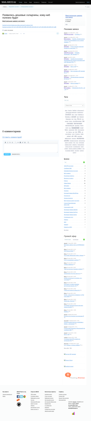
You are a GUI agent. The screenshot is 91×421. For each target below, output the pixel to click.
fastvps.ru (81, 114)
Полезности (67, 195)
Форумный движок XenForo (71, 212)
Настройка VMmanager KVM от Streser (73, 255)
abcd (66, 110)
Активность (36, 2)
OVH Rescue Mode (68, 251)
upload (69, 136)
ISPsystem (66, 46)
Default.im (47, 407)
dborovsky (66, 343)
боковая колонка (74, 140)
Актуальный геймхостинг (50, 401)
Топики (20, 2)
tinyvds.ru (77, 134)
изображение (20, 142)
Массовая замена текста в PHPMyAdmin (74, 244)
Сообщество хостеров (50, 409)
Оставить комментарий (12, 137)
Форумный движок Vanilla (70, 214)
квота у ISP (73, 66)
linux (70, 128)
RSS (66, 24)
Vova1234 (66, 320)
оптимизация (76, 146)
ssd (73, 132)
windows (74, 138)
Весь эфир (66, 348)
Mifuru (65, 249)
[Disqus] (30, 61)
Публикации (75, 239)
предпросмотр (16, 154)
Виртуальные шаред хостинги (73, 16)
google (73, 116)
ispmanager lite (69, 125)
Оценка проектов (68, 198)
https (75, 119)
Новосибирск (80, 144)
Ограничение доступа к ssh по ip (72, 273)
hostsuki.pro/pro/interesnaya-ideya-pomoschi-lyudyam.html (17, 25)
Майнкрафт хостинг (35, 398)
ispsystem (77, 125)
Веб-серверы (67, 39)
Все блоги (66, 230)
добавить (7, 154)
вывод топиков (68, 142)
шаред (74, 152)
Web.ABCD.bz (9, 2)
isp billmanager (77, 121)
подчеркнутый (12, 142)
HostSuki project (48, 394)
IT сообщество (48, 405)
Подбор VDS (61, 396)
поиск (82, 146)
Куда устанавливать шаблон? (71, 260)
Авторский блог (62, 400)
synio (73, 134)
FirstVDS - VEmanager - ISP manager (72, 53)
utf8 (72, 136)
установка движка (69, 150)
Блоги (25, 2)
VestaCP (66, 224)
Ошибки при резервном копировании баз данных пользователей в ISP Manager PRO (74, 60)
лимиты (74, 144)
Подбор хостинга (62, 394)
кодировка (81, 142)
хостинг (77, 150)
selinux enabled (74, 83)
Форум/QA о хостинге (14, 6)
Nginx (66, 130)
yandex (66, 140)
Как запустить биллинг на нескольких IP (74, 316)
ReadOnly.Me (48, 403)
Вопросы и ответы (68, 178)
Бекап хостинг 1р (34, 409)
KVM (67, 128)
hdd (78, 117)
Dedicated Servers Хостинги (71, 171)
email (76, 114)
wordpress (80, 138)
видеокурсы (82, 140)
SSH (76, 132)
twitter (82, 134)
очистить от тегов (28, 142)
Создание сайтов (34, 396)
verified (65, 337)
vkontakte (79, 136)
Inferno (70, 121)
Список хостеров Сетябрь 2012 (72, 290)
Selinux (70, 132)
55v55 (77, 403)
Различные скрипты (69, 175)
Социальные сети (68, 217)
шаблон (82, 150)
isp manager (10, 30)
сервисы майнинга (68, 264)
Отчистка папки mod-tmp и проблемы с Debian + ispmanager (73, 323)
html (72, 119)
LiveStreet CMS (68, 168)
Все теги (66, 100)
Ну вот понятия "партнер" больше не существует (74, 47)
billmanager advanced (71, 112)
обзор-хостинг (69, 146)
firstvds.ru (68, 117)
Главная (5, 6)
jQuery (81, 125)
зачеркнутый (10, 142)
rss (67, 132)
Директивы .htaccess (69, 301)
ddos (73, 114)
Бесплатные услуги (35, 407)
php (76, 130)
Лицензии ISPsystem (35, 401)
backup (75, 110)
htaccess (68, 119)
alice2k (65, 32)
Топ (65, 162)
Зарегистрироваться (80, 2)
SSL (79, 132)
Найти (88, 6)
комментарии (68, 144)
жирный (5, 142)
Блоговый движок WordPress (71, 193)
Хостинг (32, 400)
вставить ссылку (22, 142)
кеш (77, 142)
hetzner (81, 117)
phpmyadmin (81, 130)
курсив (7, 142)
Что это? (50, 2)
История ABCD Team (73, 405)
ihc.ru (79, 119)
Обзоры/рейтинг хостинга (27, 6)
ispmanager (78, 123)
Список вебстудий (68, 207)
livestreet (75, 127)
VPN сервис (33, 394)
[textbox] (74, 105)
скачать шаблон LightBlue (75, 148)
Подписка (43, 2)
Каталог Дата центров (64, 398)
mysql (81, 128)
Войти (88, 2)
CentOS (68, 114)
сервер (66, 148)
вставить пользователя (25, 142)
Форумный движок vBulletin (71, 209)
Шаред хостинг (34, 403)
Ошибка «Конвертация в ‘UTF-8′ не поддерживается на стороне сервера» (74, 40)
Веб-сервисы (67, 88)
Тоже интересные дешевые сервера (73, 269)
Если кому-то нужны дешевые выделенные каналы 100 (71, 284)
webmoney (68, 138)
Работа (66, 180)
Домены (66, 219)
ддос (74, 142)
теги (83, 148)
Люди (30, 2)
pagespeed (71, 130)
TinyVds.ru (77, 34)
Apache (70, 110)
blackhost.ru (80, 112)
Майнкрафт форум (49, 398)
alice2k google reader (49, 411)
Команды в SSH (68, 227)
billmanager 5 (80, 110)
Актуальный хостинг (49, 400)
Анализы (66, 190)
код (18, 142)
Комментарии (68, 239)
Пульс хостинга (48, 396)
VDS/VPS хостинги (68, 34)
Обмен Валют (67, 183)
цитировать (15, 142)
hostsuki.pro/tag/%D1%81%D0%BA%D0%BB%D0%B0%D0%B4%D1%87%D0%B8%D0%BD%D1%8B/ (29, 27)
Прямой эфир (70, 236)
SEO (65, 222)
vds (75, 136)
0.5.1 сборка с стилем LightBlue (72, 345)
